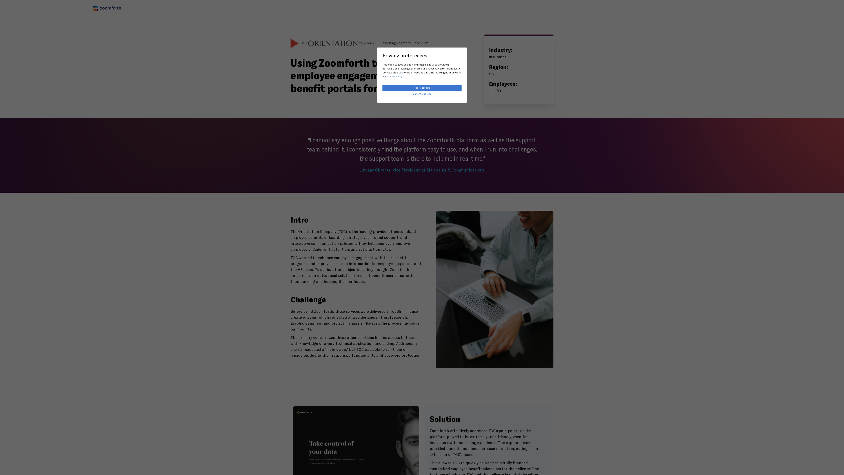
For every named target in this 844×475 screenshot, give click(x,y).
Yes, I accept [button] (422, 88)
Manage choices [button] (422, 94)
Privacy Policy (394, 76)
